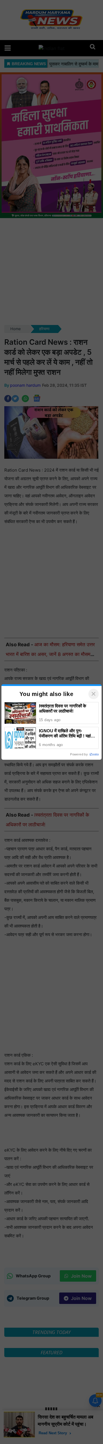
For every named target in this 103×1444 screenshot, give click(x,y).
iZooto (94, 754)
